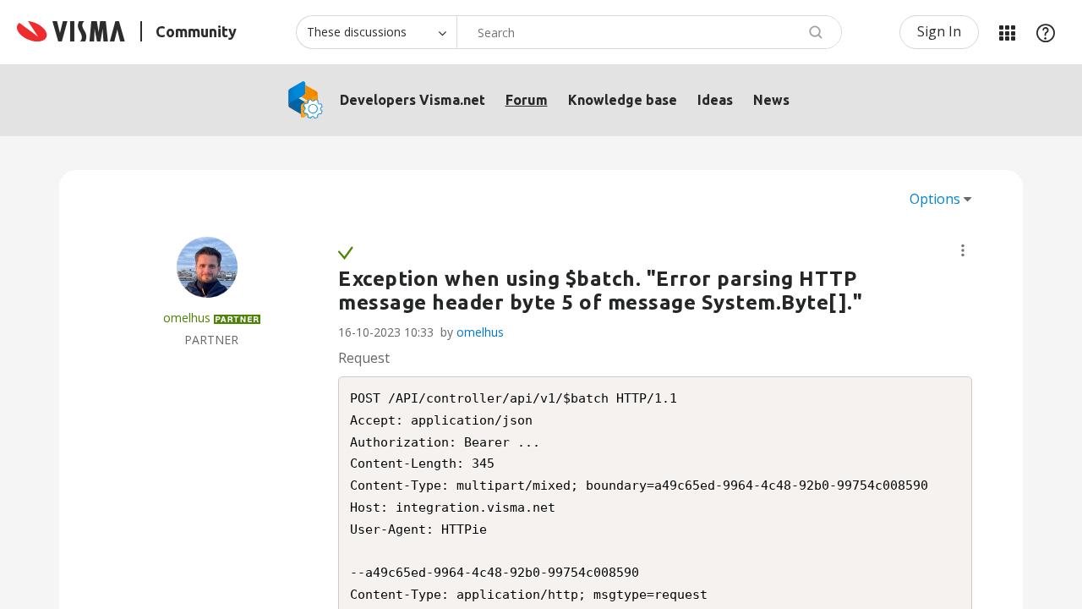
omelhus (480, 332)
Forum (526, 99)
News (771, 99)
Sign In (939, 31)
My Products (1006, 32)
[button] (962, 250)
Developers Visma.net (412, 99)
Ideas (715, 99)
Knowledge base (622, 99)
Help (1045, 32)
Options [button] (935, 198)
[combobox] (649, 32)
